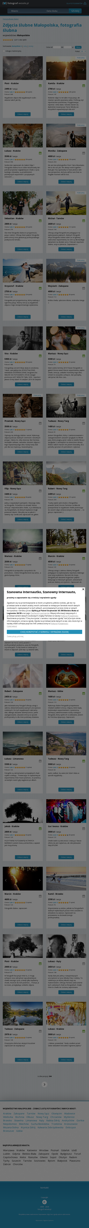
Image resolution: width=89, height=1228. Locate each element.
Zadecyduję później (15, 636)
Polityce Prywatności (69, 616)
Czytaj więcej (12, 626)
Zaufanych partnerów (40, 613)
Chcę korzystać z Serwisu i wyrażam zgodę (44, 631)
